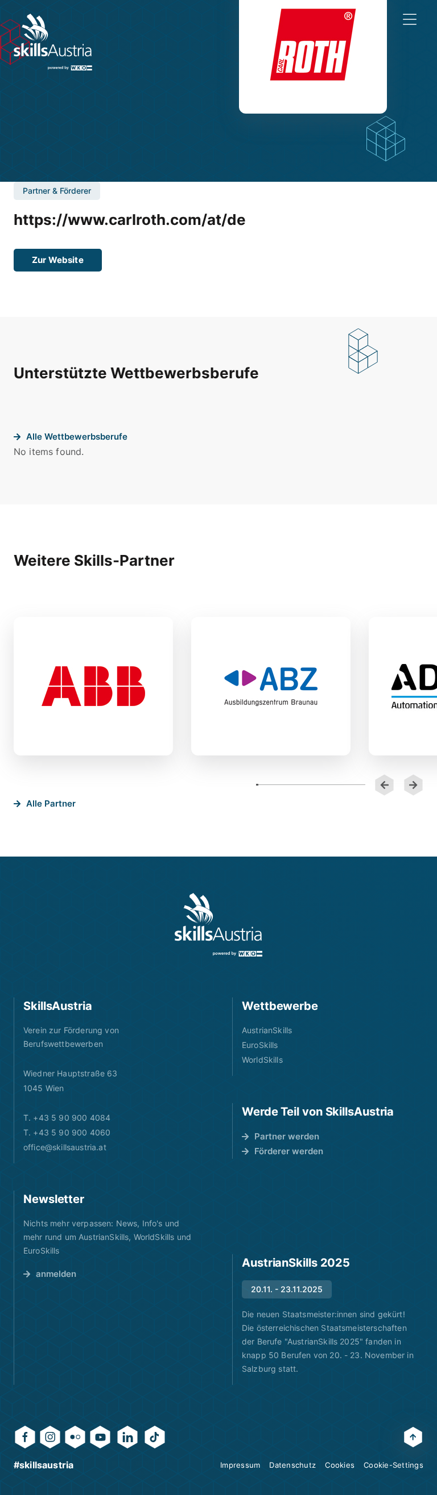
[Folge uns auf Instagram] (50, 1437)
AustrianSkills (267, 1030)
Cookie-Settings (393, 1464)
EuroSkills (260, 1045)
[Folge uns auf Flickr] (75, 1437)
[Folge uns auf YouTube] (100, 1437)
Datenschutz (292, 1464)
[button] (384, 785)
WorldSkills (262, 1059)
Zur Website (58, 259)
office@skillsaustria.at (64, 1147)
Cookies (339, 1464)
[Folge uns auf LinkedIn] (127, 1437)
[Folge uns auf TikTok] (154, 1437)
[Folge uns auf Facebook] (25, 1437)
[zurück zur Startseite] (53, 42)
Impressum (240, 1464)
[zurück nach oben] (413, 1437)
